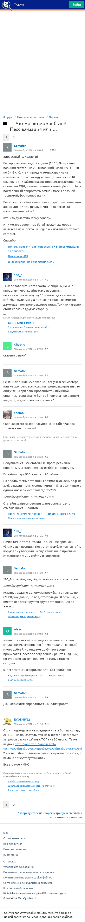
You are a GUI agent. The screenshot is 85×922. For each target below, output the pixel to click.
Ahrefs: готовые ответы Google (24, 781)
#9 (46, 697)
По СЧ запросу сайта (51, 612)
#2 (46, 349)
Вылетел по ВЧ (18, 256)
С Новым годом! (55, 675)
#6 (46, 535)
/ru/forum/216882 (44, 317)
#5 (46, 457)
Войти (76, 4)
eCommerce (10, 854)
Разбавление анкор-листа (61, 513)
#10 (47, 724)
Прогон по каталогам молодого (25, 513)
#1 (46, 279)
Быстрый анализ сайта (20, 679)
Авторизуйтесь (28, 813)
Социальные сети (14, 838)
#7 (46, 573)
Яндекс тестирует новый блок (24, 790)
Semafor (20, 146)
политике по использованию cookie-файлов (43, 917)
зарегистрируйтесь (58, 813)
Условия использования (18, 867)
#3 (46, 375)
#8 (46, 634)
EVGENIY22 (22, 719)
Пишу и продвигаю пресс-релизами (27, 518)
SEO (5, 833)
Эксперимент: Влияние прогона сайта (29, 327)
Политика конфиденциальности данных (28, 872)
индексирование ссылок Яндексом (31, 262)
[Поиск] (64, 6)
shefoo (19, 413)
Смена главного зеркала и (22, 612)
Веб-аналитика (12, 844)
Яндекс (54, 117)
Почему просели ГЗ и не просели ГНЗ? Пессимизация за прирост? (43, 249)
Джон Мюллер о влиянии (21, 322)
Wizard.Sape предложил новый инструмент (31, 785)
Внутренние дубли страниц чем (25, 675)
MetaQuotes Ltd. (28, 898)
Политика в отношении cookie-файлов (27, 877)
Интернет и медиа (14, 849)
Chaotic (19, 344)
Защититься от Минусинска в (24, 331)
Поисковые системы (30, 117)
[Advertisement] (42, 20)
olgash (18, 629)
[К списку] (12, 124)
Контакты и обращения (18, 888)
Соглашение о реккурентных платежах (27, 883)
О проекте (9, 861)
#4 (46, 417)
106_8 (18, 275)
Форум (7, 117)
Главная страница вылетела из (24, 616)
